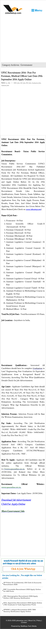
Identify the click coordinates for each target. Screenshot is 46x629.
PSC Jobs (28, 83)
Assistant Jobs (5, 85)
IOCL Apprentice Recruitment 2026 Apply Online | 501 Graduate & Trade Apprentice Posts (22, 604)
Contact (24, 622)
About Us (31, 620)
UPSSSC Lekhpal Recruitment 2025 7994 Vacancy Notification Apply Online (19, 610)
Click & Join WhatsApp (23, 569)
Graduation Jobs (36, 83)
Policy (39, 620)
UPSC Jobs (17, 83)
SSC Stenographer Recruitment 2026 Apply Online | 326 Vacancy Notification (20, 597)
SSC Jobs (22, 83)
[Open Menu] (37, 10)
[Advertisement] (23, 38)
